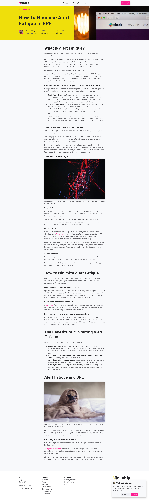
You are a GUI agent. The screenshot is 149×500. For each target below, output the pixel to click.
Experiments (46, 491)
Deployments (46, 487)
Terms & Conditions (26, 486)
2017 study (50, 305)
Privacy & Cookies (25, 488)
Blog (20, 480)
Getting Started (70, 480)
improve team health (54, 449)
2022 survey (60, 74)
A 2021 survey (61, 234)
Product (65, 3)
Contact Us (23, 482)
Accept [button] (135, 494)
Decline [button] (117, 494)
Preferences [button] (125, 494)
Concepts (76, 3)
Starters (45, 484)
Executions (46, 494)
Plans (44, 482)
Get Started (125, 3)
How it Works (69, 482)
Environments (47, 489)
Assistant (45, 480)
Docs (86, 3)
